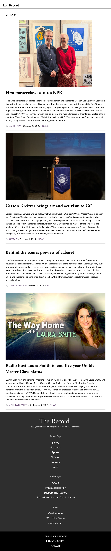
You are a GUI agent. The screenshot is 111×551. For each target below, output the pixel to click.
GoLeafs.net (55, 523)
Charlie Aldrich (18, 285)
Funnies (55, 462)
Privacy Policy (55, 541)
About (55, 483)
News (45, 125)
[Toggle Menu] (106, 6)
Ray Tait (13, 239)
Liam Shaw (15, 125)
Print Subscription (55, 487)
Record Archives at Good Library (55, 497)
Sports (55, 452)
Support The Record (55, 492)
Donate (55, 546)
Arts (49, 285)
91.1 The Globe (55, 518)
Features (55, 447)
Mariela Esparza (18, 404)
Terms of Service (56, 536)
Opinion (55, 457)
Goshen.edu (55, 513)
